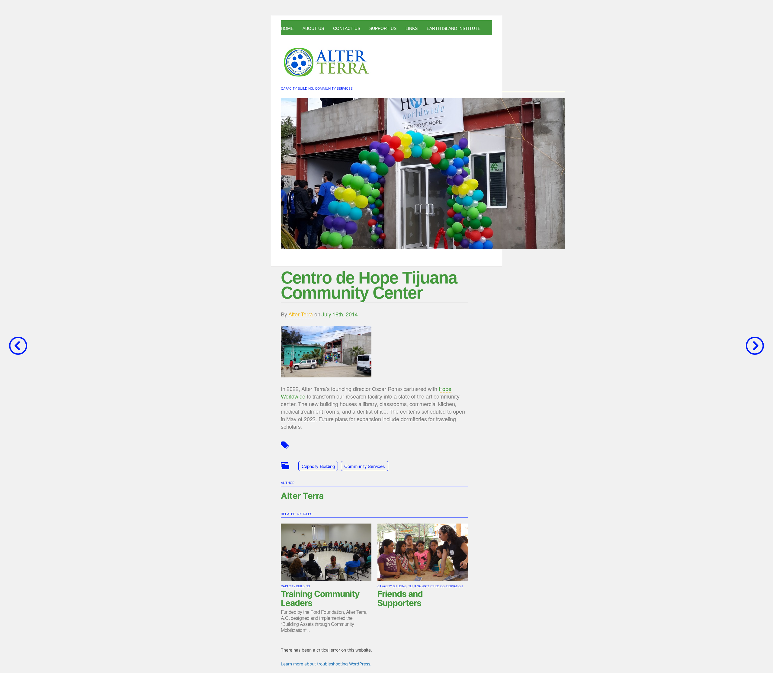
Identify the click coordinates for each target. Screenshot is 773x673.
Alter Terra (300, 314)
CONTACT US (346, 28)
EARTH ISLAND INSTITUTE (453, 28)
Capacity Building (297, 88)
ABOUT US (313, 28)
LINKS (412, 28)
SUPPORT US (382, 28)
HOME (287, 28)
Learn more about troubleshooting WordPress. (326, 663)
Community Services (334, 88)
